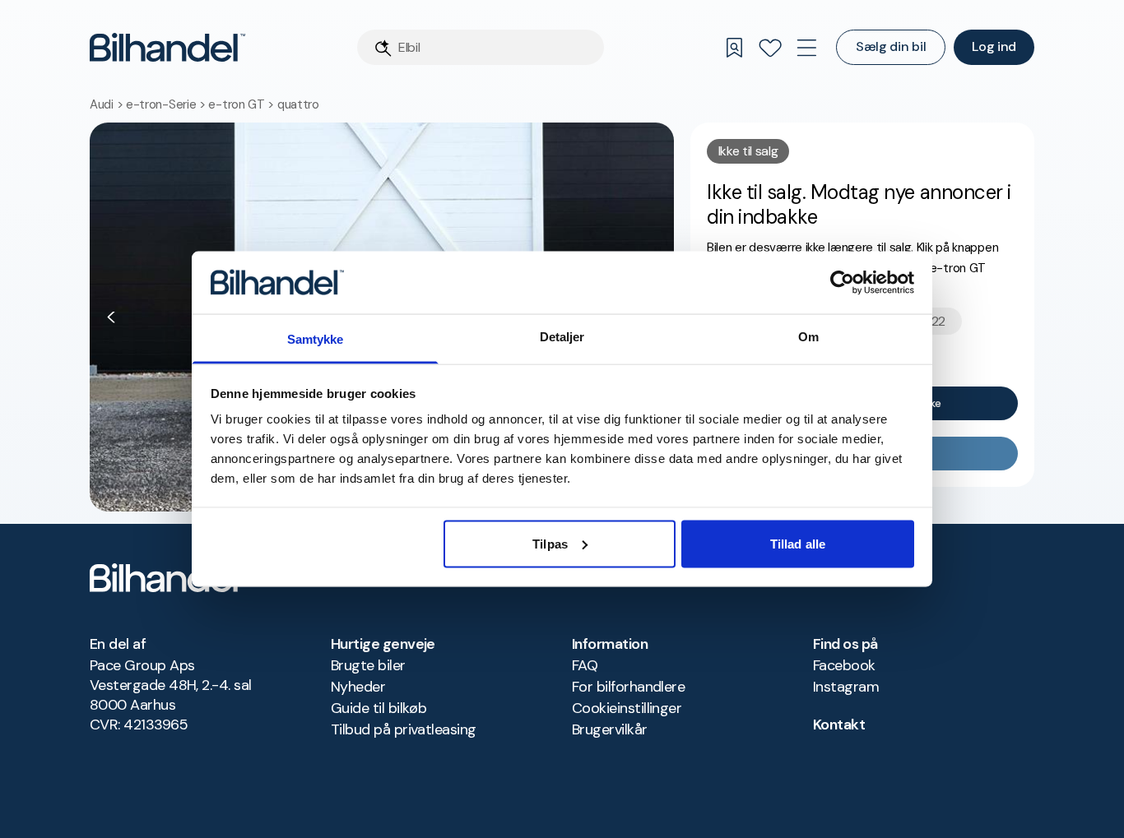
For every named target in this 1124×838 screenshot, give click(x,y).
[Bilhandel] (167, 47)
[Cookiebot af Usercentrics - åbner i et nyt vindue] (842, 282)
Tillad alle (797, 543)
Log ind (994, 46)
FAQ (584, 665)
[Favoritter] (770, 47)
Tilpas (550, 543)
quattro (298, 104)
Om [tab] (808, 337)
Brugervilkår (610, 729)
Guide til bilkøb (378, 708)
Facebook (844, 665)
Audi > (108, 104)
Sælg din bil (891, 46)
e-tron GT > (242, 104)
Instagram (846, 687)
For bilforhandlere (628, 687)
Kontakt (839, 724)
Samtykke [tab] (315, 339)
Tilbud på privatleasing (403, 729)
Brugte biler (368, 665)
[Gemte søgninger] (734, 47)
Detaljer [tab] (562, 337)
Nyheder (358, 687)
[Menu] (806, 47)
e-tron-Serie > (167, 104)
